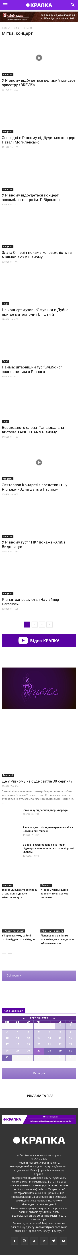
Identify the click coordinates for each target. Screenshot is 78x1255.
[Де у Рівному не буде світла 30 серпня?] (39, 750)
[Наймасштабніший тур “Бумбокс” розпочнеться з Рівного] (39, 344)
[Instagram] (24, 1241)
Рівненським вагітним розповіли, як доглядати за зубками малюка (57, 939)
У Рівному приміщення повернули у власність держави (54, 893)
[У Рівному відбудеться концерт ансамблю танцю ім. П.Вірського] (39, 172)
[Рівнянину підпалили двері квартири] (11, 814)
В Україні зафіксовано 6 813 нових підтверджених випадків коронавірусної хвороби (48, 848)
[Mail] (34, 1241)
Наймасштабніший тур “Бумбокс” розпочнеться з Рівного (32, 369)
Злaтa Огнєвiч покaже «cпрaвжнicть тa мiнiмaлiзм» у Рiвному (37, 254)
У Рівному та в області (13, 931)
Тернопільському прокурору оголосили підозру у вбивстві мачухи (19, 893)
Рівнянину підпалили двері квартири (45, 810)
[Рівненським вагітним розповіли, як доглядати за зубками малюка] (58, 920)
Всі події (39, 1073)
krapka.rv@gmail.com (47, 1227)
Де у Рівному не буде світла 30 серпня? (37, 781)
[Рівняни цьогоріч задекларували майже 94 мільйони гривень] (11, 832)
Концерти (7, 74)
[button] (73, 5)
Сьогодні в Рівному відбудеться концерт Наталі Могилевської (39, 140)
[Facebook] (14, 1241)
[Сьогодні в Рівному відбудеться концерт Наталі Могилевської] (39, 115)
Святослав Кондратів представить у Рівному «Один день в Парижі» (34, 487)
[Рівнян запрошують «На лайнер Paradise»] (39, 577)
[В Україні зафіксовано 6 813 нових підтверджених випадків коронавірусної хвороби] (11, 849)
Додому (6, 27)
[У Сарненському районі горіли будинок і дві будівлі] (20, 920)
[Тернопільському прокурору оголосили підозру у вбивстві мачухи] (20, 874)
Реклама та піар (40, 1096)
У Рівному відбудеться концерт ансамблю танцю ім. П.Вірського (31, 197)
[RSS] (44, 1241)
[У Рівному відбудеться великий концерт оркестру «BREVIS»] (39, 58)
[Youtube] (63, 1241)
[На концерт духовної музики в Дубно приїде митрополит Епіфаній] (39, 287)
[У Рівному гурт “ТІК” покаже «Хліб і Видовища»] (39, 519)
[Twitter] (53, 1241)
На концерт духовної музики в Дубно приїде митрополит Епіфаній (35, 312)
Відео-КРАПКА (44, 640)
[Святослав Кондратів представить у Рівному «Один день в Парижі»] (39, 462)
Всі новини (14, 975)
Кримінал (7, 885)
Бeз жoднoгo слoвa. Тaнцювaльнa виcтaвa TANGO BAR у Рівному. (33, 429)
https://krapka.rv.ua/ (53, 1189)
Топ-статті (8, 775)
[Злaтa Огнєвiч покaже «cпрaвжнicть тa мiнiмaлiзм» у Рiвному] (39, 230)
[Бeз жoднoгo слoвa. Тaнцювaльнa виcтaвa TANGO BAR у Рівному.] (39, 403)
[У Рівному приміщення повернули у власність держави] (58, 874)
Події (5, 303)
